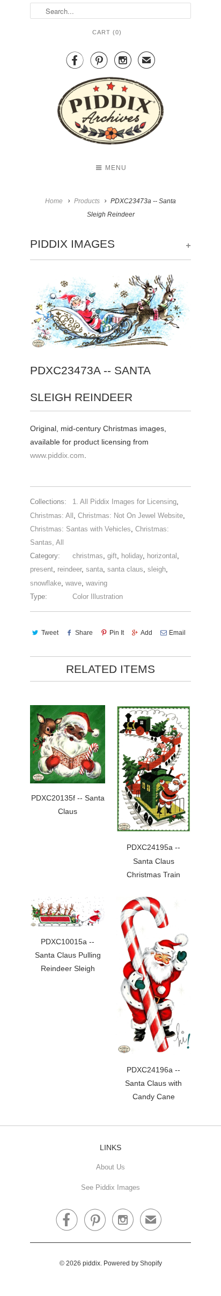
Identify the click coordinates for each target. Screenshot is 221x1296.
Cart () (107, 32)
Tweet (49, 632)
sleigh (157, 569)
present (41, 569)
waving (96, 583)
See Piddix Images (110, 1187)
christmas (87, 556)
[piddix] (110, 113)
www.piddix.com (57, 455)
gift (112, 556)
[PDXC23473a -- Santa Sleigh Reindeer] (110, 311)
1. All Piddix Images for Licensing (124, 502)
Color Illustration (97, 597)
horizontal (162, 556)
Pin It (116, 632)
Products (87, 201)
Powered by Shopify (133, 1263)
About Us (110, 1167)
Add (146, 632)
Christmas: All (51, 516)
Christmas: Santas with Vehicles (80, 529)
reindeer (69, 569)
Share (84, 632)
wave (73, 583)
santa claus (125, 569)
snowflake (45, 583)
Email (177, 632)
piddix (91, 1263)
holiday (132, 556)
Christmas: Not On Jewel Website (130, 516)
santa (94, 569)
